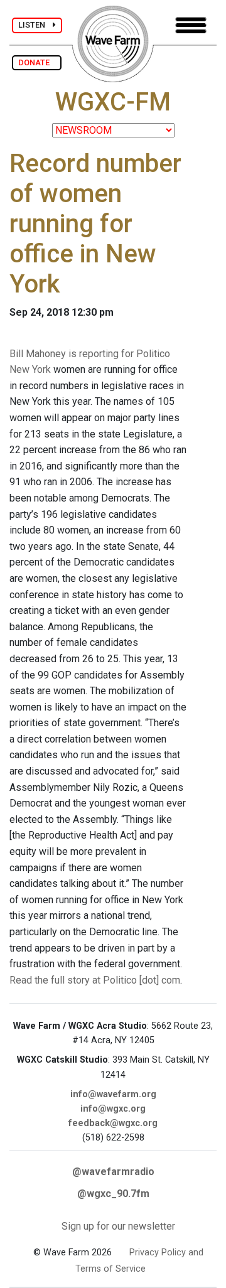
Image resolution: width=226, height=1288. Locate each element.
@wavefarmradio (113, 1172)
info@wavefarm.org (113, 1094)
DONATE (36, 62)
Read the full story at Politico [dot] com (94, 980)
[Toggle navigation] (191, 25)
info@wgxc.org (113, 1108)
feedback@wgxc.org (113, 1123)
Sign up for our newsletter (118, 1226)
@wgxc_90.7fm (113, 1193)
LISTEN (35, 25)
